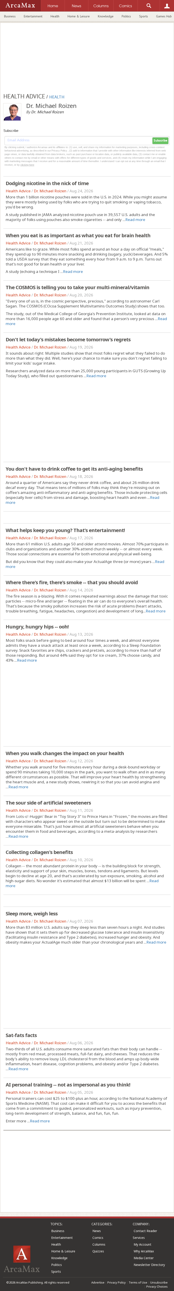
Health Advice (18, 190)
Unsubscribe (159, 1282)
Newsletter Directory (149, 1265)
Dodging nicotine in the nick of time (47, 183)
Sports (143, 16)
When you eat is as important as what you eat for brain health (78, 235)
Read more (135, 219)
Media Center (144, 1258)
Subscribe (160, 140)
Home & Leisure (79, 16)
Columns (98, 1244)
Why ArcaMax (144, 1251)
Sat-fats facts (21, 1035)
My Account (142, 1244)
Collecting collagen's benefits (39, 852)
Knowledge (106, 16)
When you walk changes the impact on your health (65, 753)
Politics (126, 16)
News (96, 1231)
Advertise (97, 1282)
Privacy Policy (116, 1282)
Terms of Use (138, 1282)
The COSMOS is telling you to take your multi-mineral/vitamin (77, 287)
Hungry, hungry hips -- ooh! (37, 626)
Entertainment (33, 16)
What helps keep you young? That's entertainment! (65, 530)
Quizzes (98, 1251)
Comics (97, 1237)
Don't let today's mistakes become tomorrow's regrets (68, 339)
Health (55, 16)
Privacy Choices (157, 1286)
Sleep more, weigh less (32, 913)
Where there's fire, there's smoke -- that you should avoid (72, 582)
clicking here (27, 164)
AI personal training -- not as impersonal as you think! (68, 1084)
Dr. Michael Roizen (50, 190)
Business (10, 16)
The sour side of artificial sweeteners (48, 802)
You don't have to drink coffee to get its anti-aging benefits (74, 468)
